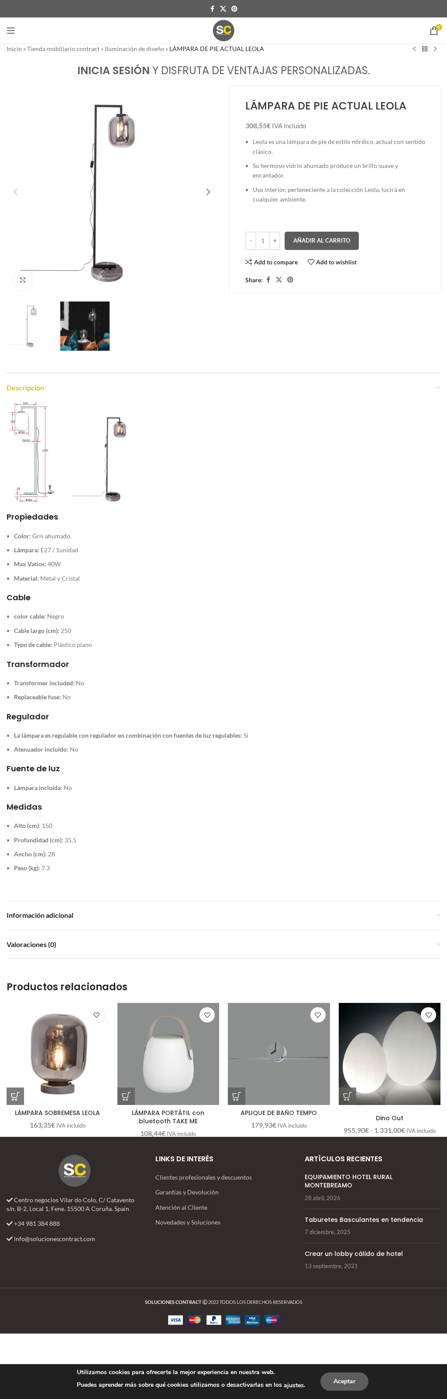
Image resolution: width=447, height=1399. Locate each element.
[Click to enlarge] (23, 281)
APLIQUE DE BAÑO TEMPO (279, 1112)
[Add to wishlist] (96, 1015)
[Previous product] (414, 49)
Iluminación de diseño (134, 48)
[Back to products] (424, 49)
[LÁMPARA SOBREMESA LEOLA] (58, 1054)
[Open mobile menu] (11, 30)
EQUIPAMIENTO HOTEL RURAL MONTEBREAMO (348, 1181)
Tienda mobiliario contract (63, 48)
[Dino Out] (390, 1054)
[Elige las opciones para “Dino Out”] (347, 1096)
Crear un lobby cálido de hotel (354, 1253)
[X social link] (223, 9)
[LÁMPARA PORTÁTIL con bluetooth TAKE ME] (168, 1054)
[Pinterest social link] (234, 9)
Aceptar (344, 1381)
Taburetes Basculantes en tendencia (364, 1219)
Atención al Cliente (181, 1207)
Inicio (14, 48)
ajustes (294, 1385)
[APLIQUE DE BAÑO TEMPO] (279, 1054)
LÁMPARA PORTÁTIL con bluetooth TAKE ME (168, 1117)
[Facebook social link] (212, 9)
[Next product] (435, 49)
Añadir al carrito (321, 240)
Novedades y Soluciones (187, 1222)
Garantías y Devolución (187, 1192)
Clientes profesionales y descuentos (203, 1177)
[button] (15, 192)
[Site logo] (223, 30)
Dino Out (389, 1118)
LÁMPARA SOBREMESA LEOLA (57, 1112)
